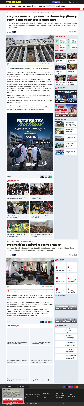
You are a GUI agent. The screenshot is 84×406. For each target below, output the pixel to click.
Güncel (19, 6)
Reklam (45, 397)
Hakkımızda (46, 393)
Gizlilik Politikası (59, 395)
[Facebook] (64, 387)
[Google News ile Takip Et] (49, 63)
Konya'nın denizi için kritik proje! (57, 9)
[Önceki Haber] (80, 9)
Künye (44, 395)
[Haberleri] (19, 286)
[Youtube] (75, 387)
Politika (42, 6)
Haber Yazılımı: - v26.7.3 (66, 403)
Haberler (8, 12)
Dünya (36, 6)
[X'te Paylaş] (15, 32)
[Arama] (77, 6)
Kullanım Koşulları (60, 393)
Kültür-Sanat (60, 6)
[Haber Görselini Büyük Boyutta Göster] (30, 48)
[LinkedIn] (72, 387)
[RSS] (77, 387)
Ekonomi (30, 6)
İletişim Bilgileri (72, 396)
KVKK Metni (71, 394)
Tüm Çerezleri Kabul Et (13, 402)
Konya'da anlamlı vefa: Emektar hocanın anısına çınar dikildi (27, 9)
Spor (24, 6)
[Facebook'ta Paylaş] (13, 32)
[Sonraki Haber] (82, 9)
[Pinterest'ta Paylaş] (49, 177)
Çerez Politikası (59, 397)
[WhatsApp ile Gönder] (51, 177)
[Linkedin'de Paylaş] (46, 177)
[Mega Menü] (6, 6)
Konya (13, 6)
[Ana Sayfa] (9, 6)
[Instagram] (69, 387)
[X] (67, 387)
